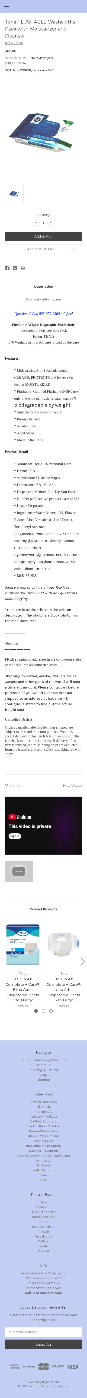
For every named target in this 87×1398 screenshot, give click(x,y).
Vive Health (43, 1236)
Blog (43, 1075)
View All (43, 1251)
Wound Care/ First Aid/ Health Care (43, 1156)
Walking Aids (43, 1141)
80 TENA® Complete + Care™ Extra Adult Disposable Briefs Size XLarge (23, 989)
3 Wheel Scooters (43, 1102)
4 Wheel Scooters (43, 1121)
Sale (43, 1175)
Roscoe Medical (43, 1227)
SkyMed (43, 1246)
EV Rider (44, 1241)
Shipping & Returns (44, 1070)
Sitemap (43, 1080)
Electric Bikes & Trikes (43, 1126)
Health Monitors (43, 1170)
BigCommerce (51, 1382)
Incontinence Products (43, 1146)
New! (43, 1180)
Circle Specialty (43, 1217)
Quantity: (43, 215)
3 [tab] (51, 1011)
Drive (43, 1202)
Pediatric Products (43, 1116)
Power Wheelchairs (43, 1131)
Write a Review (15, 63)
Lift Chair (43, 1107)
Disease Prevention (43, 1151)
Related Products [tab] (44, 909)
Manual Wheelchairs (43, 1136)
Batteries (44, 1165)
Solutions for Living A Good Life (43, 1060)
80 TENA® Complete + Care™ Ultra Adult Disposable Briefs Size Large (64, 989)
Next (82, 961)
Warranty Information (43, 299)
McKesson (43, 1207)
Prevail (44, 1232)
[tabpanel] (23, 965)
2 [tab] (43, 1011)
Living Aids (43, 1161)
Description (43, 286)
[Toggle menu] (6, 6)
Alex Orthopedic (43, 1212)
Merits (43, 1222)
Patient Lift (43, 1112)
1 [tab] (36, 1011)
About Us (43, 1065)
